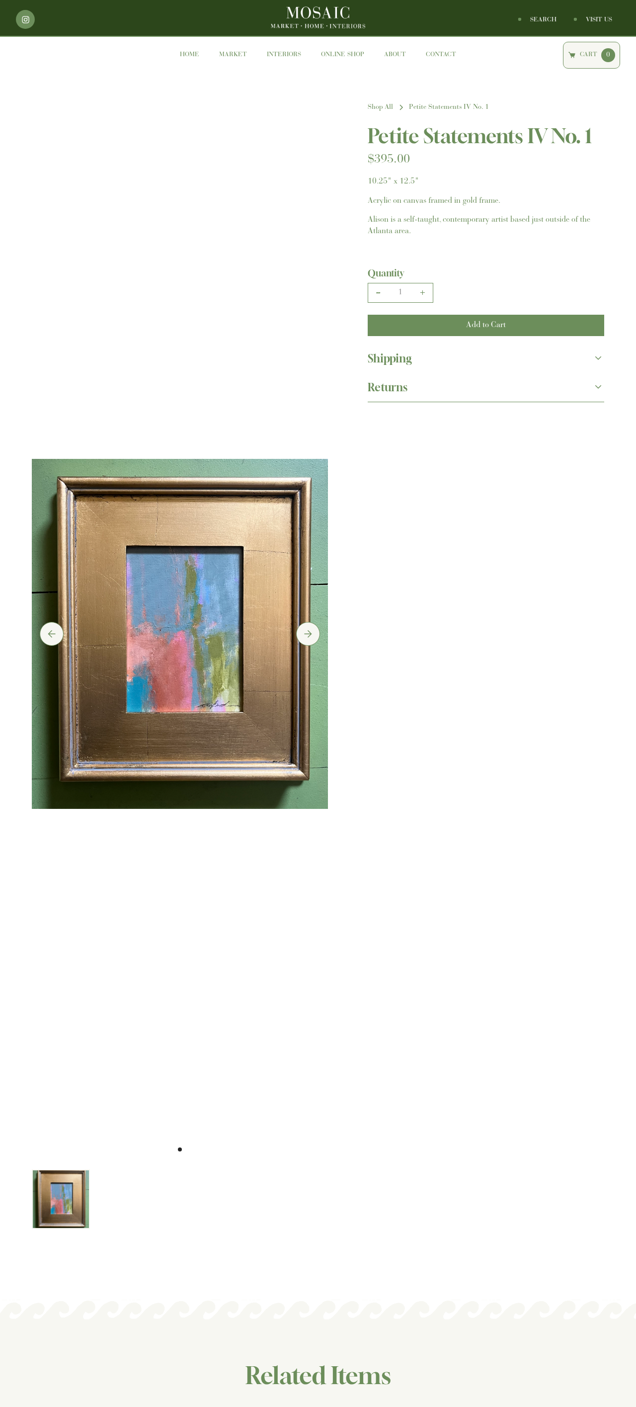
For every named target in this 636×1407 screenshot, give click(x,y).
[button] (52, 634)
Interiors (284, 55)
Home (189, 55)
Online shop (342, 55)
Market (233, 55)
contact (441, 55)
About (395, 55)
